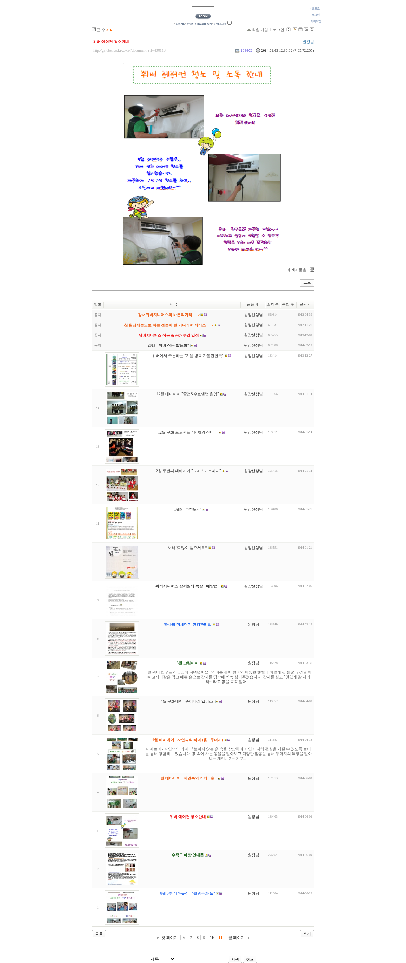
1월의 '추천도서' (187, 509)
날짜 (303, 304)
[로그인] (315, 14)
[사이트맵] (315, 21)
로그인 (278, 30)
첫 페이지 (169, 937)
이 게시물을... (297, 270)
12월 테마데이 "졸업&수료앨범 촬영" (188, 394)
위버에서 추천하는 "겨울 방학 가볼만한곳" (188, 356)
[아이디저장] (219, 23)
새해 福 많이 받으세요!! (187, 548)
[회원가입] (179, 23)
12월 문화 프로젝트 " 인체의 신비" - (188, 433)
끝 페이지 (236, 937)
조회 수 (272, 304)
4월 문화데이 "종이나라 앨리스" (187, 701)
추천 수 (288, 304)
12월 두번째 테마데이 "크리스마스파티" (187, 471)
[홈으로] (315, 8)
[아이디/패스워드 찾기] (198, 23)
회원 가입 (260, 30)
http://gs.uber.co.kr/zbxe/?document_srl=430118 (129, 50)
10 (212, 937)
